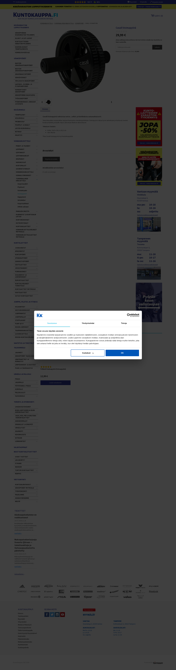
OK (122, 353)
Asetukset (86, 353)
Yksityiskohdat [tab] (88, 323)
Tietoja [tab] (124, 323)
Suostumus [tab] (52, 323)
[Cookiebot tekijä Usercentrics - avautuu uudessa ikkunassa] (128, 315)
